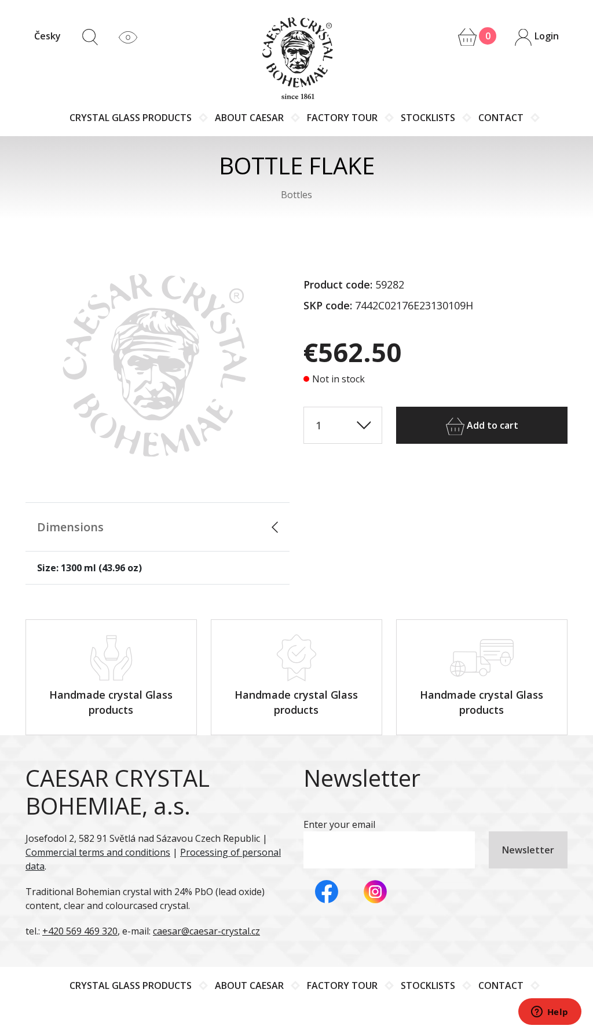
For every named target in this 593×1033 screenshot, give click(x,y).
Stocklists (428, 117)
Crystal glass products (130, 117)
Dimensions (70, 527)
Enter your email (339, 824)
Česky (47, 36)
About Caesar (249, 117)
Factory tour (342, 117)
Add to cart (491, 425)
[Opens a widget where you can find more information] (549, 1012)
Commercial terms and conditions (97, 852)
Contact (501, 117)
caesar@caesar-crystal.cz (206, 931)
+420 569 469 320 (80, 931)
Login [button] (545, 36)
